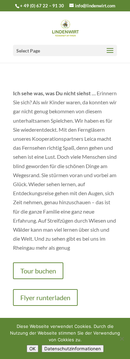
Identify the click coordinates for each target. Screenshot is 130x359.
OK (32, 348)
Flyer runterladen (45, 297)
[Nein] (121, 338)
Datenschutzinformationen (72, 348)
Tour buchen (38, 271)
